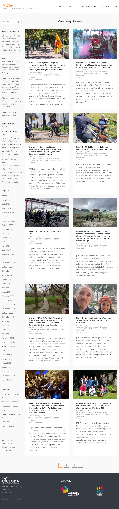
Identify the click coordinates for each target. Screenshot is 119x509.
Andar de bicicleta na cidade (39, 74)
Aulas (4, 410)
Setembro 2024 (8, 271)
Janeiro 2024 (7, 300)
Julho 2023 (6, 325)
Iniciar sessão (7, 441)
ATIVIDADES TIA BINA (88, 6)
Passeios (31, 78)
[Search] (18, 22)
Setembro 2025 (8, 229)
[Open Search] (116, 6)
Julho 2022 (6, 359)
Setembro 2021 (8, 380)
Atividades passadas (36, 329)
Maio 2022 (6, 367)
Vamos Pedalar (8, 426)
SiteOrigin (70, 508)
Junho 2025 (6, 238)
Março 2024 (6, 292)
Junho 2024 (6, 279)
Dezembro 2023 (8, 305)
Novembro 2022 (8, 346)
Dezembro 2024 (8, 259)
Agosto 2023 (7, 321)
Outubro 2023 (7, 313)
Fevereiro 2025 (8, 254)
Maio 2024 (6, 284)
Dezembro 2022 (8, 342)
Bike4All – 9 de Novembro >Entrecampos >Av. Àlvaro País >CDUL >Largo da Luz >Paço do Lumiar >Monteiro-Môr (94, 405)
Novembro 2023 (8, 309)
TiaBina (7, 5)
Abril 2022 (6, 371)
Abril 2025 (6, 246)
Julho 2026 (6, 200)
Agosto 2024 (7, 275)
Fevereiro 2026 (8, 213)
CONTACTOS (106, 6)
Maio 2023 (6, 330)
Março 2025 (6, 250)
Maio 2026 (6, 204)
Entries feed (7, 444)
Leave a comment (35, 79)
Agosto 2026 (7, 196)
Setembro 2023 (8, 317)
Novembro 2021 (8, 376)
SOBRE (72, 6)
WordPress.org (8, 450)
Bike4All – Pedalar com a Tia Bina (11, 416)
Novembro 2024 (8, 263)
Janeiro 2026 (7, 217)
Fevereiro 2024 (8, 296)
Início (61, 6)
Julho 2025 (6, 233)
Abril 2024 (6, 288)
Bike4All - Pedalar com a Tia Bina (48, 76)
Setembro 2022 (8, 355)
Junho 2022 (6, 363)
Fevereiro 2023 (8, 338)
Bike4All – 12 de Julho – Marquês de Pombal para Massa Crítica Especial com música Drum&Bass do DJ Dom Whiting (94, 64)
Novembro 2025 (8, 221)
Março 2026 (6, 208)
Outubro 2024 (7, 267)
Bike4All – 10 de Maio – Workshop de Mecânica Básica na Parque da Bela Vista (94, 148)
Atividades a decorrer (10, 402)
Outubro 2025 (7, 225)
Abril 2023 (6, 334)
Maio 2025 (6, 242)
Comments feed (8, 447)
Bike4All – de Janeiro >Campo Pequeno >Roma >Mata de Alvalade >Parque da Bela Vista (93, 320)
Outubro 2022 (7, 351)
